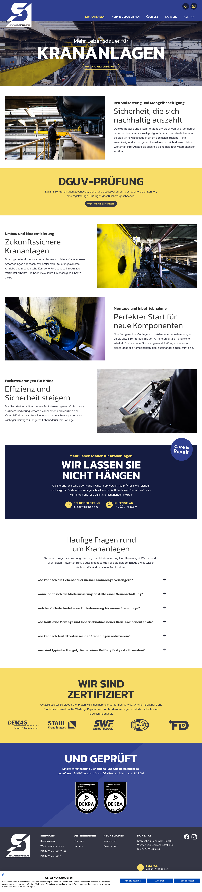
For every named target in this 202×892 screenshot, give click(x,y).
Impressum (110, 841)
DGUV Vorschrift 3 (50, 856)
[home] (18, 15)
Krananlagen (95, 17)
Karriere (171, 17)
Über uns (152, 17)
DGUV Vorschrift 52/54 (53, 851)
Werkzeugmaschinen (125, 17)
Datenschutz (111, 846)
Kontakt (190, 17)
